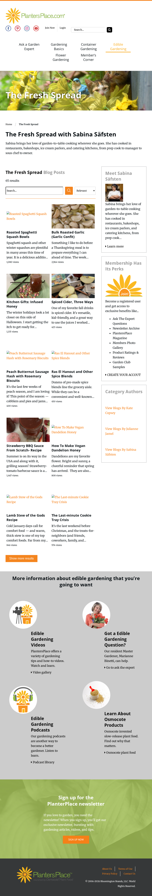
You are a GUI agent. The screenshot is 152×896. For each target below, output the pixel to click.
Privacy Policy (109, 873)
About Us (107, 868)
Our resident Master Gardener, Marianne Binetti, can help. (118, 656)
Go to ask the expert (120, 667)
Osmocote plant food (120, 752)
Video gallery (41, 672)
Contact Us (129, 873)
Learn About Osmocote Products (117, 719)
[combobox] (88, 29)
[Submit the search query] (69, 191)
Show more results (21, 558)
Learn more (115, 246)
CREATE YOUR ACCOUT (123, 375)
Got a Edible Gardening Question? (117, 639)
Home (9, 124)
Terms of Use (125, 868)
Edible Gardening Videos (42, 639)
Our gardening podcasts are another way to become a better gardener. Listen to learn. (48, 745)
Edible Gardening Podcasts (42, 724)
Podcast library (43, 762)
